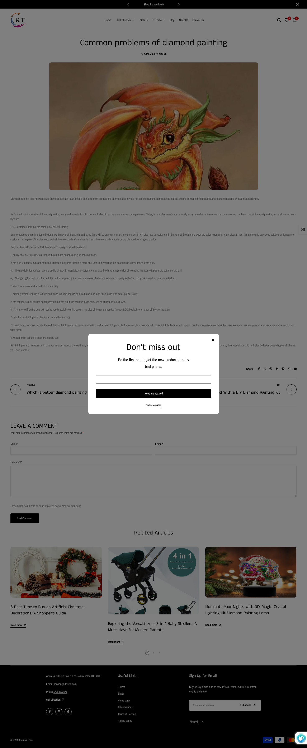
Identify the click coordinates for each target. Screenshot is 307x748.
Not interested (153, 405)
